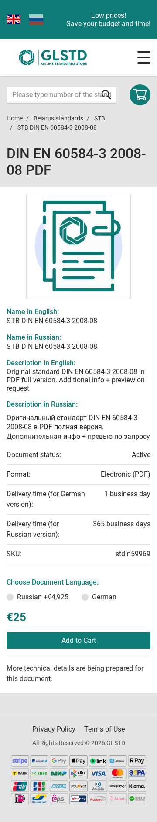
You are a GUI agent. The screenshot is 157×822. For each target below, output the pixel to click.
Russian (42, 597)
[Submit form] (106, 95)
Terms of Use (104, 729)
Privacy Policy (53, 729)
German (104, 597)
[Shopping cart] (140, 94)
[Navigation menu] (143, 57)
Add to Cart (78, 640)
